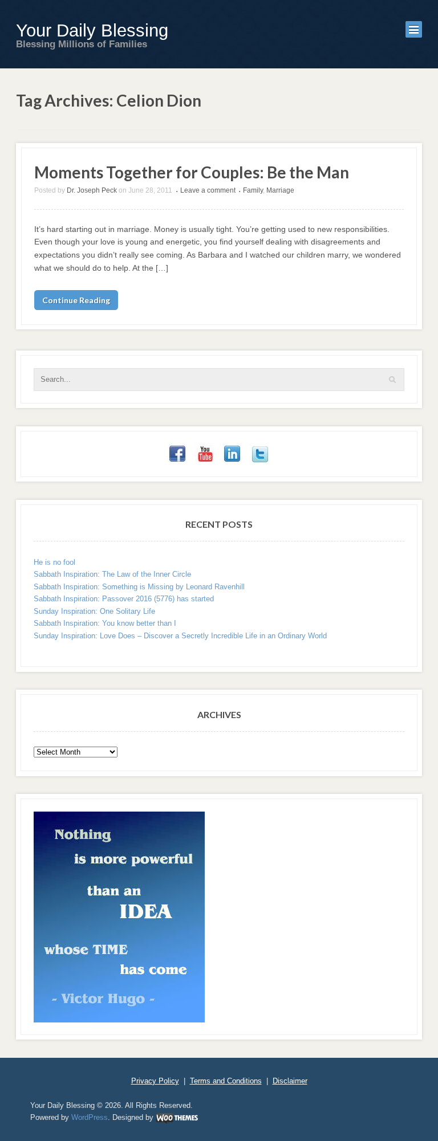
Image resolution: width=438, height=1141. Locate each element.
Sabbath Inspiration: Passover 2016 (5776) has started (124, 598)
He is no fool (54, 562)
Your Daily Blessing (92, 30)
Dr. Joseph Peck (92, 190)
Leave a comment (208, 190)
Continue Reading (76, 300)
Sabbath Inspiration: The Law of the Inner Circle (112, 574)
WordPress (89, 1117)
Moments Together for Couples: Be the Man (191, 172)
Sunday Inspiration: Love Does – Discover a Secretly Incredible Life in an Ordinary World (180, 635)
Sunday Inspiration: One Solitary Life (94, 611)
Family (253, 190)
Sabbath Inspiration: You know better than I (105, 623)
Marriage (280, 190)
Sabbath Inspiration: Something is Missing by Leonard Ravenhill (139, 586)
